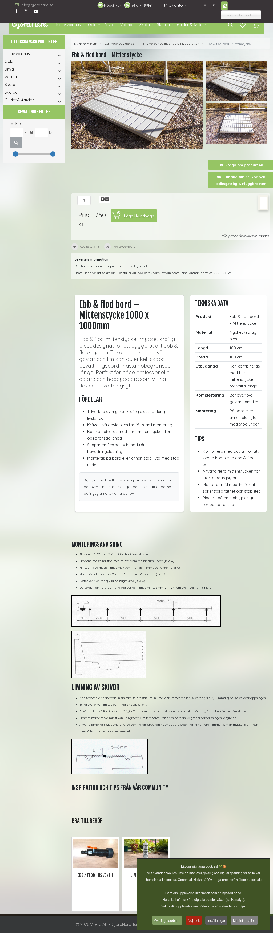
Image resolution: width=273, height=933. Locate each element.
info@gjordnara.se (37, 4)
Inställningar (216, 920)
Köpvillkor (112, 5)
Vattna (126, 24)
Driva (108, 24)
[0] (256, 24)
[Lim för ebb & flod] (146, 853)
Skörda (163, 24)
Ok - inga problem (167, 920)
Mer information (244, 920)
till (32, 132)
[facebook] (16, 11)
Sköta (144, 24)
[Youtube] (35, 11)
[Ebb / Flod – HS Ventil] (95, 853)
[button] (54, 55)
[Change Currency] (224, 5)
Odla (92, 24)
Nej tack (194, 920)
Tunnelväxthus (68, 24)
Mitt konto (173, 5)
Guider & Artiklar (191, 24)
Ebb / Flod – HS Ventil (95, 875)
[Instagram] (25, 11)
